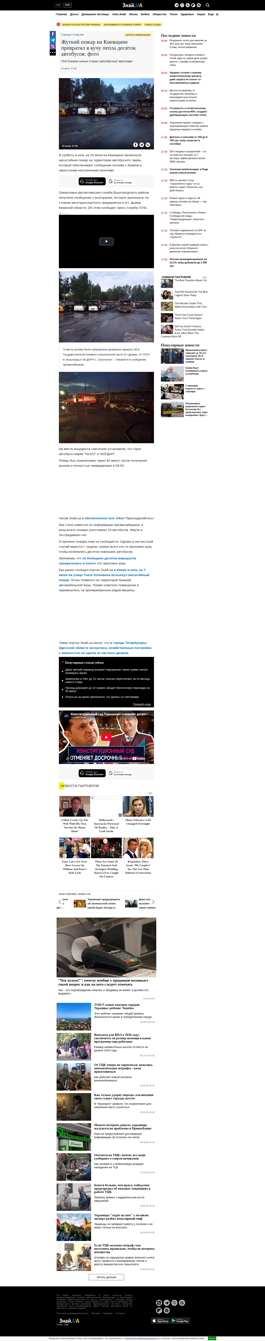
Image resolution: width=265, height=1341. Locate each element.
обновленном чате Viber (104, 518)
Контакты (120, 1313)
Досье (74, 14)
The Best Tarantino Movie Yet (191, 280)
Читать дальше (106, 1277)
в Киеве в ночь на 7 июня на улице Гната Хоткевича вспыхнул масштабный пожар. (104, 575)
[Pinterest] (199, 5)
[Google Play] (180, 1320)
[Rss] (188, 5)
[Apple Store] (160, 1320)
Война (145, 14)
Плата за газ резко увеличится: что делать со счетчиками (102, 696)
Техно (174, 14)
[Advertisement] (106, 491)
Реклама (96, 1313)
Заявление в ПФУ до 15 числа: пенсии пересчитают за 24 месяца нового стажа (107, 680)
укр (58, 5)
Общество (160, 14)
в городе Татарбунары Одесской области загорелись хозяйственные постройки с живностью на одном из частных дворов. (105, 648)
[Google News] (182, 1303)
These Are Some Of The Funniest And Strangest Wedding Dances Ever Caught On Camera (106, 869)
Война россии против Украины (81, 24)
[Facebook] (53, 34)
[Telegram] (177, 5)
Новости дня (153, 24)
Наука (201, 14)
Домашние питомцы (95, 14)
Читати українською (138, 35)
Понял (212, 1338)
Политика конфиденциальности (72, 1313)
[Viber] (182, 5)
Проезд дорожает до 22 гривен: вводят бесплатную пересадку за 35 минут (107, 689)
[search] (208, 5)
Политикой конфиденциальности (141, 1338)
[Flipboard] (193, 5)
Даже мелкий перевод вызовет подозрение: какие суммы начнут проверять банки (106, 671)
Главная (61, 14)
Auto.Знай (119, 14)
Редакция (108, 1313)
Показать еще (142, 704)
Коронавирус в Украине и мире (122, 24)
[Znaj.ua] (132, 5)
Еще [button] (211, 14)
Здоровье (187, 14)
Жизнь (133, 14)
